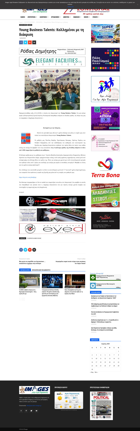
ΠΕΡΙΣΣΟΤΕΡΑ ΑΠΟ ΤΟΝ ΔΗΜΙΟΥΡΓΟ (41, 270)
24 (96, 366)
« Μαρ (92, 372)
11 (100, 358)
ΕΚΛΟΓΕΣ (86, 17)
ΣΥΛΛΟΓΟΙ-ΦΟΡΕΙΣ (29, 22)
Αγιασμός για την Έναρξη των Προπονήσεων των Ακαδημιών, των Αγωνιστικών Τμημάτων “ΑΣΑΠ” (103, 297)
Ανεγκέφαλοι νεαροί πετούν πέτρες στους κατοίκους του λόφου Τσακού (70, 262)
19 (105, 362)
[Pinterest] (26, 411)
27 (109, 366)
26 (105, 366)
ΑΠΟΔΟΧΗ (70, 7)
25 (100, 366)
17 (96, 362)
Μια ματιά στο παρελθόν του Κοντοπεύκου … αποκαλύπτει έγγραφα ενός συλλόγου (32, 262)
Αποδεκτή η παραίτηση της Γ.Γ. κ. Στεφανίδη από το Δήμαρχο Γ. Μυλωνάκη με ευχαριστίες (104, 321)
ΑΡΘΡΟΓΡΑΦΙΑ (31, 17)
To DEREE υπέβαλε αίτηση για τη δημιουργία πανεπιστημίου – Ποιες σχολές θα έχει (27, 291)
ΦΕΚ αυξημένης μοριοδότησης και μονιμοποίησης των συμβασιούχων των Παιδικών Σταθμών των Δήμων (105, 305)
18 (100, 362)
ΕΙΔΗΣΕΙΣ (22, 17)
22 (118, 362)
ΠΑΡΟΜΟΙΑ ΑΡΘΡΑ (25, 270)
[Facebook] (21, 411)
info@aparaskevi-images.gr (34, 405)
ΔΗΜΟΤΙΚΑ (66, 17)
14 (114, 358)
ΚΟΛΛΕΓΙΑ (39, 22)
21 (114, 362)
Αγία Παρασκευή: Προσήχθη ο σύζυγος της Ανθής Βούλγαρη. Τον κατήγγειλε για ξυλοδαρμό (104, 329)
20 (109, 362)
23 (92, 366)
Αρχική (20, 22)
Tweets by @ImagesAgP (96, 273)
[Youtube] (36, 411)
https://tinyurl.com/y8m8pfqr (27, 177)
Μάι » (96, 372)
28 (114, 366)
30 (92, 369)
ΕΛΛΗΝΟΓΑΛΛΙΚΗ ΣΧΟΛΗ (34, 238)
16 (92, 362)
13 (109, 358)
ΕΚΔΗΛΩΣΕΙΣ (76, 17)
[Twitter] (31, 411)
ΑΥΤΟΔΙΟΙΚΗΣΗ (55, 17)
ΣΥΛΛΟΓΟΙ (95, 17)
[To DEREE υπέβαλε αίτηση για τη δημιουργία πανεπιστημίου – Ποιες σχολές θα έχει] (29, 281)
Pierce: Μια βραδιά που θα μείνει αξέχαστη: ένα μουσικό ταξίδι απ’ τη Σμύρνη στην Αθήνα (74, 291)
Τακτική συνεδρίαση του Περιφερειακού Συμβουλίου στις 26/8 (105, 313)
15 (118, 358)
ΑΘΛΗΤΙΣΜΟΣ (43, 17)
